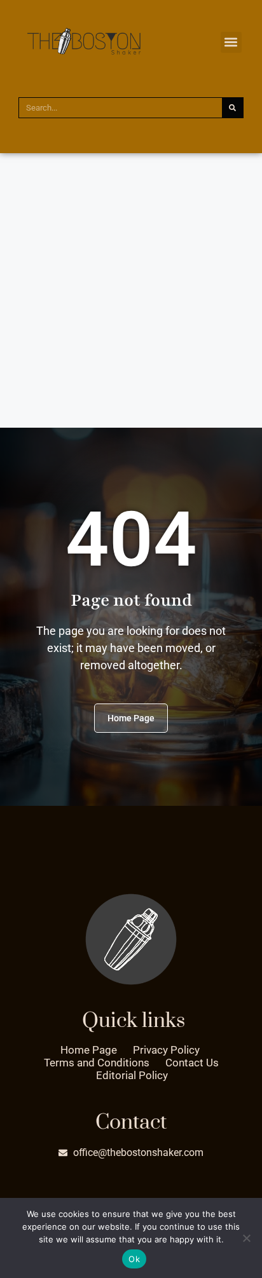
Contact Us (192, 1062)
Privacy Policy (166, 1049)
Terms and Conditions (96, 1062)
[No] (246, 1238)
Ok (134, 1259)
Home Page (88, 1049)
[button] (231, 42)
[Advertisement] (131, 290)
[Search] (232, 108)
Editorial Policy (132, 1075)
